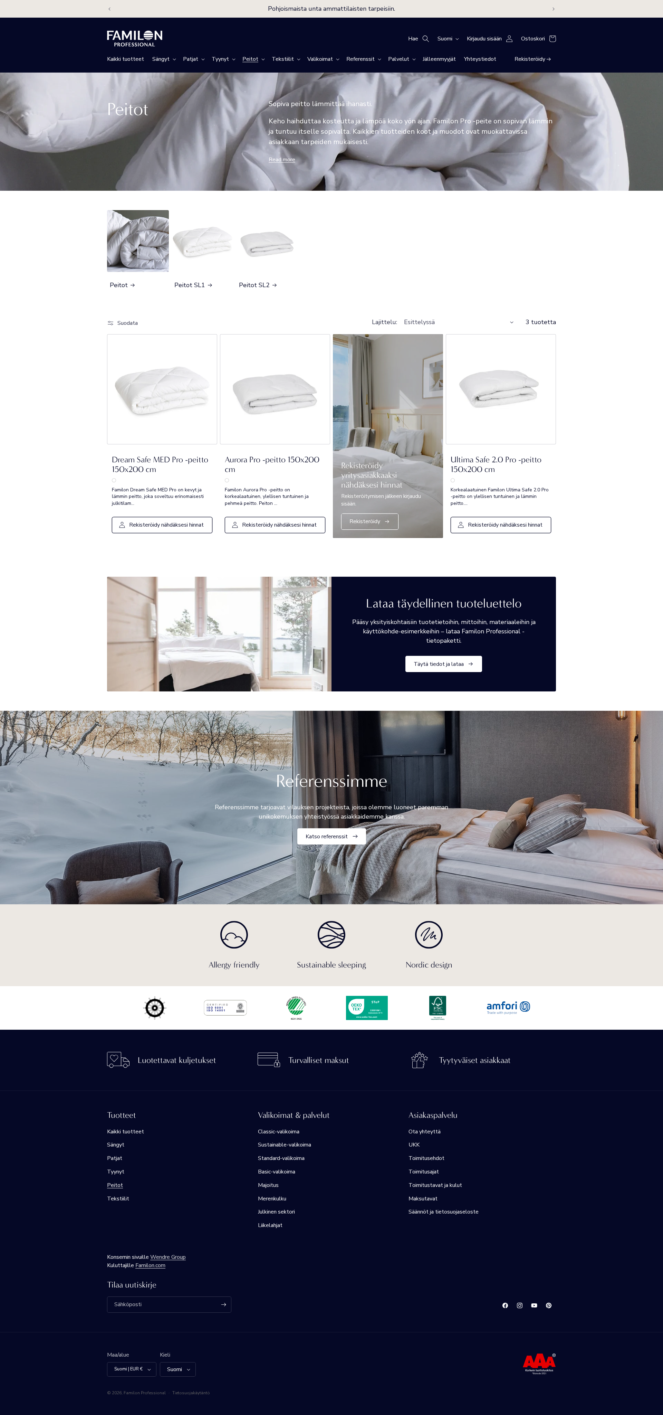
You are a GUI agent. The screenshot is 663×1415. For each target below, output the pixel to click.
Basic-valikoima (276, 1172)
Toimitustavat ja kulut (435, 1185)
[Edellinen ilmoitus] (109, 9)
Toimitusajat (424, 1172)
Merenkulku (272, 1198)
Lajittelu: (384, 322)
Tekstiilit (118, 1198)
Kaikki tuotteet (125, 1131)
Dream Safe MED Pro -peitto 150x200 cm (160, 464)
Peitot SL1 (189, 285)
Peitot (119, 285)
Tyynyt (115, 1172)
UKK (414, 1145)
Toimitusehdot (426, 1158)
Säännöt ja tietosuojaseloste (444, 1212)
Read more (282, 159)
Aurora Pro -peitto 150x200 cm (272, 464)
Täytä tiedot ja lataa (439, 664)
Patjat (114, 1158)
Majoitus (268, 1185)
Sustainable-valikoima (284, 1145)
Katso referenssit (327, 836)
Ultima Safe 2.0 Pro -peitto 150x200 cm (496, 464)
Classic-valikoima (278, 1131)
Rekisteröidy (364, 521)
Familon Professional (145, 1393)
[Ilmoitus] (553, 9)
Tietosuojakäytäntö (191, 1393)
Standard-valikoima (281, 1158)
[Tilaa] (223, 1304)
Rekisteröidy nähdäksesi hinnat (166, 525)
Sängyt (115, 1145)
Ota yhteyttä (425, 1131)
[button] (163, 59)
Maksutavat (423, 1198)
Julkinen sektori (276, 1212)
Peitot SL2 (254, 285)
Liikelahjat (270, 1225)
